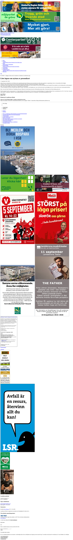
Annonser (2, 0)
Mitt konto (5, 71)
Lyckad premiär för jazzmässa (8, 116)
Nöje (16, 62)
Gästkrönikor (10, 64)
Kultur (10, 62)
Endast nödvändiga (4, 537)
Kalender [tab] (4, 111)
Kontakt (24, 70)
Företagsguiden (3, 347)
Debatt (4, 64)
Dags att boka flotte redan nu (8, 119)
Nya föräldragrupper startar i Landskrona (10, 121)
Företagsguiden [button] (5, 65)
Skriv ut (4, 108)
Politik (18, 62)
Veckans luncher (6, 115)
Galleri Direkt (5, 68)
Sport (21, 62)
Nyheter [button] (4, 61)
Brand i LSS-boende (6, 117)
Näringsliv (13, 62)
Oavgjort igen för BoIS (7, 120)
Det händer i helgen (6, 122)
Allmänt (4, 62)
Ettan (4, 60)
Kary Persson (6, 509)
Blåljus (7, 62)
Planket (6, 64)
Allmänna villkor (6, 70)
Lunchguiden (5, 67)
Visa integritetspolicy (4, 536)
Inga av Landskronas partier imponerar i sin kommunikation (15, 113)
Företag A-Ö (5, 66)
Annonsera (11, 70)
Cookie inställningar (13, 520)
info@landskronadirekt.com (5, 503)
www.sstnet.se (3, 518)
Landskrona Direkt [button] (6, 69)
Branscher (9, 66)
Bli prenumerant (16, 70)
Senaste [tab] (4, 110)
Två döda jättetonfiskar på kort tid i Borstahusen (11, 114)
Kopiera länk (5, 107)
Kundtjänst (21, 70)
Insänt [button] (4, 63)
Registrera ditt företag (15, 66)
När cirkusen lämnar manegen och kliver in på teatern (12, 118)
